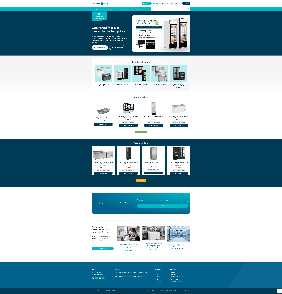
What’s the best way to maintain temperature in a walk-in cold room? (178, 246)
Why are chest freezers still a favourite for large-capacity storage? (153, 245)
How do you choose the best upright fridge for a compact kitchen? (129, 246)
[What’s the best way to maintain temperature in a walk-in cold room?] (178, 234)
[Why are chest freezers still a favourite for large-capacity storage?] (153, 233)
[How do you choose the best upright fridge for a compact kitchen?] (128, 233)
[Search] (188, 9)
